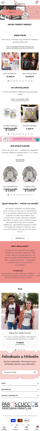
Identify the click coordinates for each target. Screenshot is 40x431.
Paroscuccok (11, 416)
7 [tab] (26, 81)
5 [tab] (20, 81)
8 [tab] (29, 81)
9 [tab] (31, 81)
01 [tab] (18, 16)
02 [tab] (21, 16)
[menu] (2, 2)
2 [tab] (11, 81)
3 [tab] (14, 81)
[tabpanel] (20, 12)
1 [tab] (8, 81)
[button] (36, 2)
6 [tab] (23, 81)
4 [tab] (17, 81)
